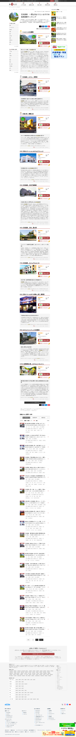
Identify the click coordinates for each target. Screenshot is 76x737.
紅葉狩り (29, 570)
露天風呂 (37, 528)
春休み (44, 472)
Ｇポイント (58, 671)
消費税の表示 (12, 730)
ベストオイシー (59, 679)
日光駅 (44, 504)
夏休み (31, 602)
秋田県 (28, 679)
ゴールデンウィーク (39, 482)
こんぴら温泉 (26, 674)
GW (34, 482)
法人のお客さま (37, 708)
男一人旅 (30, 514)
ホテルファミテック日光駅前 (31, 330)
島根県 (20, 694)
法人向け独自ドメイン (39, 725)
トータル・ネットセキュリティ (11, 723)
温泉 (10, 25)
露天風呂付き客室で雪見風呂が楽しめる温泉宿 (36, 145)
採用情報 (50, 716)
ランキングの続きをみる (34, 402)
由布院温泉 (42, 675)
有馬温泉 (10, 674)
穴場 (26, 550)
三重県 (25, 690)
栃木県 (30, 438)
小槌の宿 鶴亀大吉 (28, 113)
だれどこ (58, 673)
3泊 (35, 634)
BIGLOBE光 (8, 712)
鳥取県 (17, 694)
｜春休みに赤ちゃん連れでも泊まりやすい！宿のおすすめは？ (38, 257)
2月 (43, 506)
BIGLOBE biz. (38, 710)
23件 (46, 267)
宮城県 (25, 679)
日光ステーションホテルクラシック (33, 151)
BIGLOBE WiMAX (9, 717)
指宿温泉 (49, 675)
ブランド (50, 712)
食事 (10, 31)
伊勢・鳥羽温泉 (28, 675)
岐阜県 (20, 690)
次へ (41, 639)
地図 (40, 40)
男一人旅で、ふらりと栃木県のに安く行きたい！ (36, 358)
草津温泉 (52, 670)
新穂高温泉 (45, 673)
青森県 (20, 679)
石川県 (20, 688)
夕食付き (38, 602)
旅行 (10, 33)
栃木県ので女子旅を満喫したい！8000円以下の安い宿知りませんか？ (39, 397)
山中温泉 (25, 673)
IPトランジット (38, 721)
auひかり (7, 714)
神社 (37, 580)
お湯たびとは (59, 667)
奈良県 (28, 692)
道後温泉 (21, 674)
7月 (43, 428)
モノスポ (58, 680)
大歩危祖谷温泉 (37, 675)
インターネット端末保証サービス (11, 722)
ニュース (50, 715)
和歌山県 (31, 692)
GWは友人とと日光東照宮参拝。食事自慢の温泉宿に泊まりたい (39, 179)
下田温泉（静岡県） (17, 673)
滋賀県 (17, 692)
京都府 (20, 692)
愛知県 (23, 690)
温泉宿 (10, 29)
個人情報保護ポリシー (32, 730)
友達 (10, 53)
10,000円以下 (30, 518)
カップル (27, 536)
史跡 (40, 580)
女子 (10, 68)
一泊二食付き (40, 484)
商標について (27, 731)
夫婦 (10, 70)
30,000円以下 (39, 634)
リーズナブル (11, 27)
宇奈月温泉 (33, 673)
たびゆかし (58, 685)
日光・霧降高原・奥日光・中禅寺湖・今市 (32, 428)
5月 (32, 482)
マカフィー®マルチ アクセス (40, 723)
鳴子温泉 (34, 670)
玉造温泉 (33, 674)
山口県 (28, 694)
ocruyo (58, 674)
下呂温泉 (37, 673)
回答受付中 (35, 417)
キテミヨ (58, 678)
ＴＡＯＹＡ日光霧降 (28, 32)
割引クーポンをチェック (44, 46)
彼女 (30, 536)
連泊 (26, 634)
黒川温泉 (47, 674)
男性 (33, 514)
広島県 (25, 694)
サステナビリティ (51, 713)
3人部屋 (38, 430)
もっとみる (16, 46)
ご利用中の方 (62, 708)
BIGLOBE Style (51, 718)
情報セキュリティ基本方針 (19, 731)
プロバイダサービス (39, 715)
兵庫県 (25, 692)
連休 (29, 580)
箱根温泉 (23, 675)
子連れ (10, 55)
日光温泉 (40, 428)
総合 (36, 420)
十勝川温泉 (19, 670)
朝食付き (34, 602)
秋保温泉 (37, 670)
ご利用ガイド (59, 668)
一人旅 (10, 51)
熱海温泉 (46, 675)
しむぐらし (25, 714)
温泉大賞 (24, 712)
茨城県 (23, 681)
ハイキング (27, 614)
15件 (46, 368)
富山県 (17, 688)
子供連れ (10, 66)
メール (63, 712)
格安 (26, 518)
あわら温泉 (29, 673)
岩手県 (23, 679)
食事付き (42, 602)
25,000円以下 (28, 582)
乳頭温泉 (30, 670)
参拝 (32, 484)
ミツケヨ (58, 684)
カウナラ (58, 683)
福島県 (34, 679)
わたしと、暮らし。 (60, 677)
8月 (26, 430)
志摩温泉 (32, 675)
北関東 (27, 438)
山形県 (31, 679)
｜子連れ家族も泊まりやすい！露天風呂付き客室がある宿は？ (38, 288)
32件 (46, 118)
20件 (46, 298)
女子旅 (10, 35)
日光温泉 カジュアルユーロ (31, 263)
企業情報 (48, 708)
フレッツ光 (37, 713)
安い (10, 44)
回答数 (28, 420)
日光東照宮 (40, 450)
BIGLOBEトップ (33, 731)
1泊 (41, 430)
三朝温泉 (30, 674)
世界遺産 (35, 484)
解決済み (43, 417)
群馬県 (20, 681)
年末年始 (44, 440)
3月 (43, 526)
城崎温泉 (49, 673)
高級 (39, 496)
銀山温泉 (48, 670)
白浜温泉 (14, 674)
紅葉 (26, 570)
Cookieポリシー (48, 730)
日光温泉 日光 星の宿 (30, 227)
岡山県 (23, 694)
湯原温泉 (40, 674)
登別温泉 (15, 670)
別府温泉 (44, 674)
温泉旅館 (36, 452)
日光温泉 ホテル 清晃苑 (29, 77)
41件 (46, 37)
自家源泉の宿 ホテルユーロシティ (34, 364)
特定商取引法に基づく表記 (9, 731)
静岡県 (17, 690)
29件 (46, 155)
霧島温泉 (51, 674)
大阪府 (23, 692)
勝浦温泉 (18, 674)
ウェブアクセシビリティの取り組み (22, 730)
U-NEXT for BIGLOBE (10, 725)
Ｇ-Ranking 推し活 (59, 686)
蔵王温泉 (44, 670)
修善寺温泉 (11, 673)
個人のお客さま (8, 708)
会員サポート (64, 713)
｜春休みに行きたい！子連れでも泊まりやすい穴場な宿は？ (38, 324)
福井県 (23, 688)
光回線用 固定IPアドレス (40, 716)
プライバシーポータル (41, 730)
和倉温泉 (22, 673)
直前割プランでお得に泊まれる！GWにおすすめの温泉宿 (38, 107)
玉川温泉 (15, 675)
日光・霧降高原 (34, 438)
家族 (10, 59)
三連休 (27, 580)
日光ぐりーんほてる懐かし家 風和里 (33, 294)
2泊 (42, 580)
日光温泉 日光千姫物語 (30, 185)
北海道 (17, 679)
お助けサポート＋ (9, 720)
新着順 (25, 420)
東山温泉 (41, 670)
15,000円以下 (34, 624)
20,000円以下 (30, 442)
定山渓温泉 (11, 670)
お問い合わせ (7, 730)
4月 (30, 482)
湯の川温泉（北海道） (25, 670)
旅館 (10, 42)
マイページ (63, 710)
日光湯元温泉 (19, 675)
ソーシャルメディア (52, 719)
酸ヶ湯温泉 (11, 675)
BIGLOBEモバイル (9, 715)
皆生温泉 (37, 674)
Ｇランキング (59, 672)
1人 (10, 57)
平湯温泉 (41, 673)
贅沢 (34, 496)
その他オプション (9, 726)
